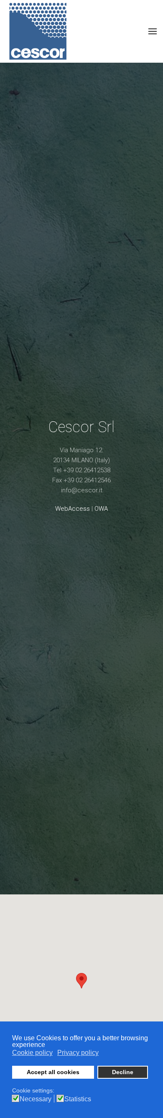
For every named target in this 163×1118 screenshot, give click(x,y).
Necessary (35, 1099)
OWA (101, 508)
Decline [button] (122, 1072)
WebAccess (72, 508)
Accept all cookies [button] (53, 1072)
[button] (81, 981)
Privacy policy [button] (78, 1052)
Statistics (77, 1099)
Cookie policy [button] (32, 1052)
